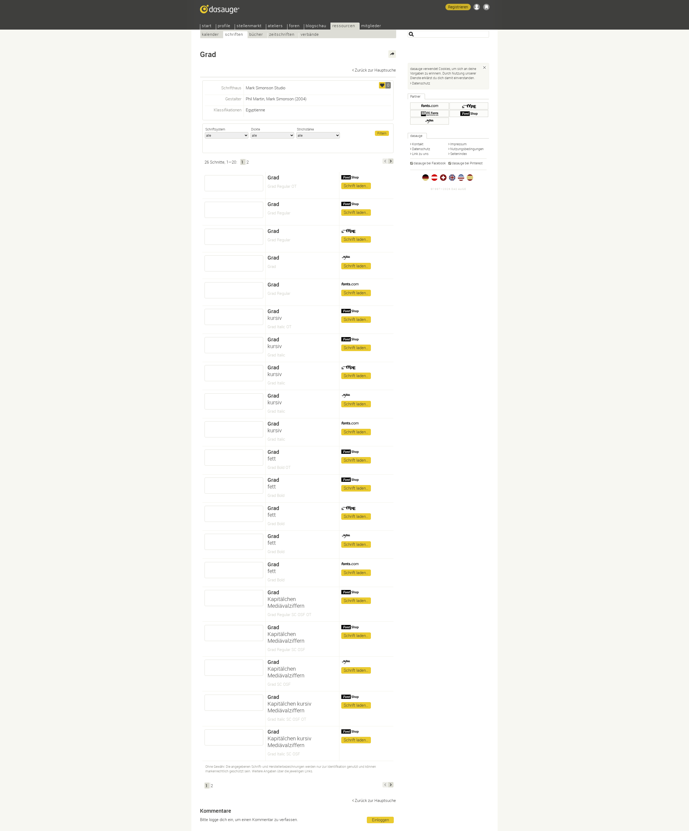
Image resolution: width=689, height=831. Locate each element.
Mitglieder (371, 26)
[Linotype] (469, 106)
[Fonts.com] (429, 106)
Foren (294, 26)
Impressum (458, 144)
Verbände (310, 35)
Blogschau (316, 26)
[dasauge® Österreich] (434, 177)
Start (207, 26)
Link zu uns (420, 153)
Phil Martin (255, 98)
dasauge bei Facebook (430, 163)
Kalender (210, 35)
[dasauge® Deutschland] (425, 177)
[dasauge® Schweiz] (443, 177)
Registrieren (458, 6)
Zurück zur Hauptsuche (375, 70)
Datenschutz (421, 83)
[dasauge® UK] (452, 177)
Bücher (256, 35)
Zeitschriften (281, 35)
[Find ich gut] (382, 85)
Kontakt (417, 144)
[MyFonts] (429, 121)
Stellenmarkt (249, 26)
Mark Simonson (280, 98)
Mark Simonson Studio (265, 87)
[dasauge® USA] (461, 177)
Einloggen (380, 819)
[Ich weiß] (484, 67)
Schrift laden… (356, 185)
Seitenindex (458, 153)
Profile (224, 26)
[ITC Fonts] (429, 113)
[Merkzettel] (486, 7)
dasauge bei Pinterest (467, 163)
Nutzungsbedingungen (467, 149)
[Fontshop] (469, 113)
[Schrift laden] (234, 183)
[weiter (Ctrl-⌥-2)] (390, 161)
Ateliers (275, 26)
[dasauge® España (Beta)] (470, 177)
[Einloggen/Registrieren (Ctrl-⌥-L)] (476, 7)
